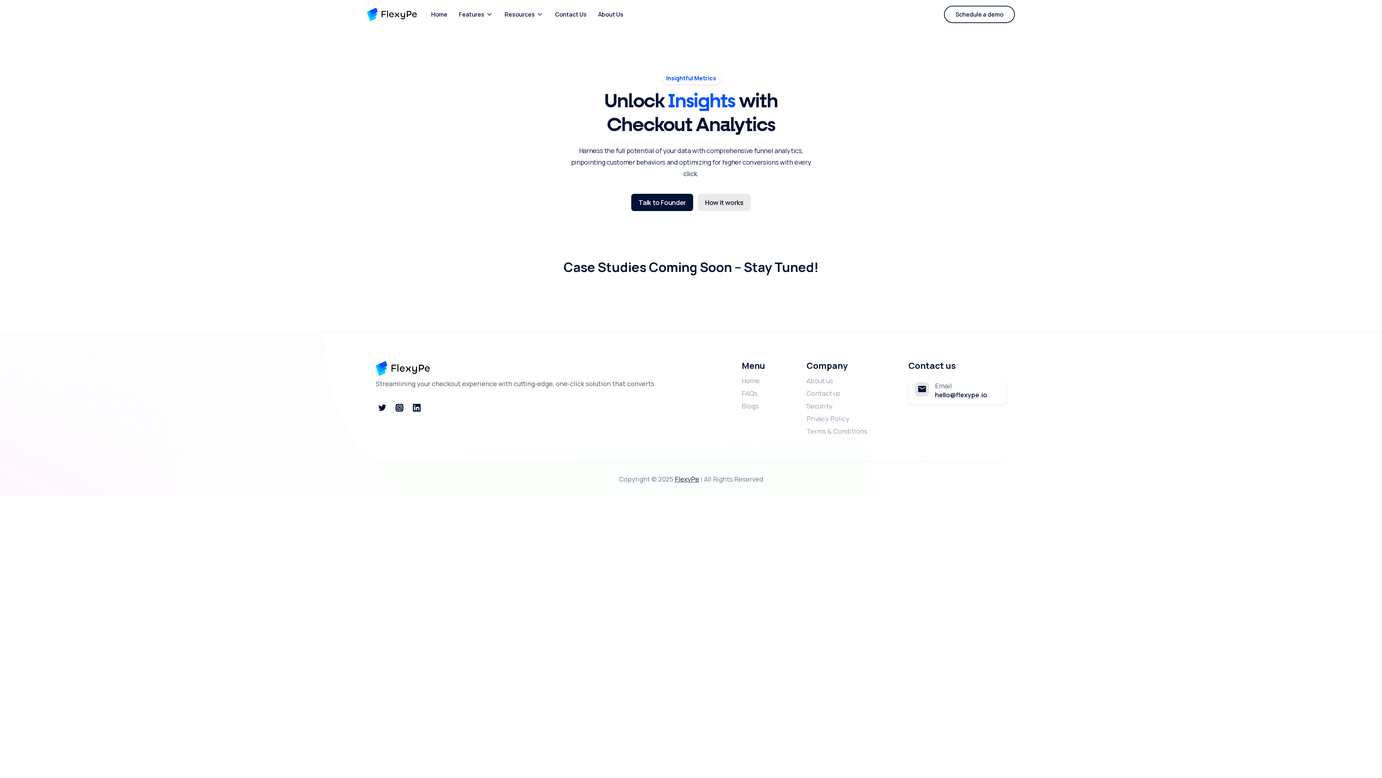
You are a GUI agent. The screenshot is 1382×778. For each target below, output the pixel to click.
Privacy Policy (828, 418)
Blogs (750, 406)
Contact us (823, 393)
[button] (476, 14)
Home (439, 14)
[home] (392, 14)
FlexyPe (687, 479)
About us (820, 380)
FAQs (750, 393)
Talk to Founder (662, 202)
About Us (610, 14)
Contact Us (571, 14)
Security (819, 406)
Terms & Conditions (837, 431)
